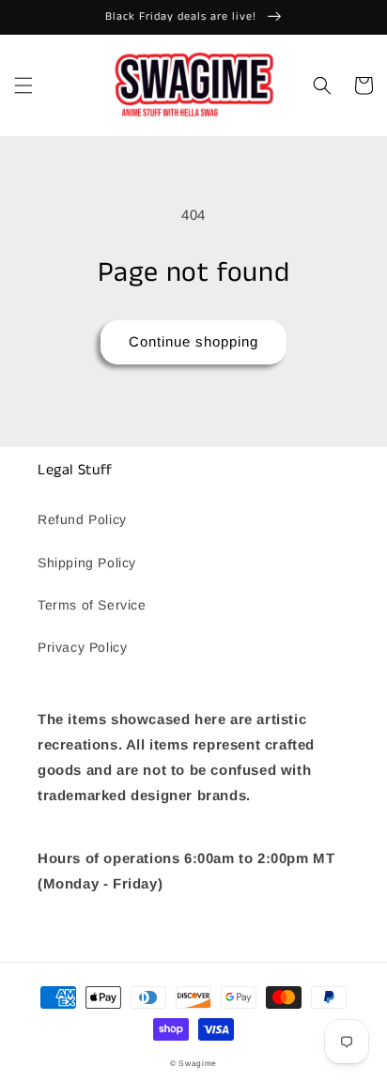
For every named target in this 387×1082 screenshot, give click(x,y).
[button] (23, 85)
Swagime (197, 1063)
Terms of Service (92, 604)
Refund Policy (82, 519)
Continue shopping (193, 341)
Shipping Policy (87, 562)
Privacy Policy (82, 647)
